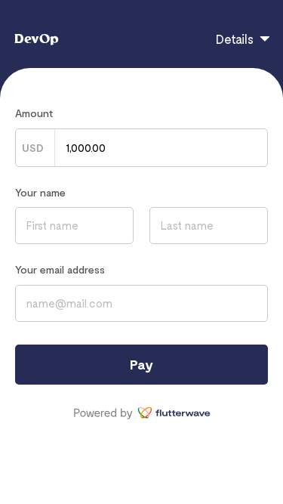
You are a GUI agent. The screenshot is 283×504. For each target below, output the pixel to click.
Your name (40, 192)
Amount (34, 113)
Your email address (60, 269)
